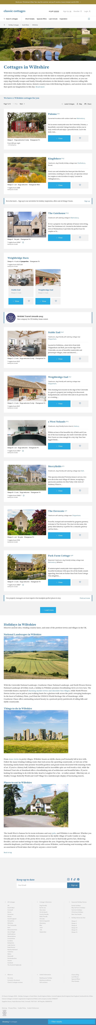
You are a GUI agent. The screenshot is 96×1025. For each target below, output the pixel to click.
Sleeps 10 (74, 928)
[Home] (4, 24)
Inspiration (63, 19)
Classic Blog (75, 975)
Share (89, 104)
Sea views (43, 910)
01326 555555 (54, 11)
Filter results (57, 1022)
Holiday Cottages (23, 996)
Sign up (87, 201)
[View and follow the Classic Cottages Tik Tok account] (75, 880)
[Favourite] (79, 138)
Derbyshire (11, 943)
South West (11, 908)
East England (75, 996)
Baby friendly (43, 916)
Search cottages (12, 19)
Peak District (11, 947)
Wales (9, 954)
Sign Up (66, 11)
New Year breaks (77, 914)
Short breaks (29, 19)
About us (10, 974)
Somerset (10, 914)
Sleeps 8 (74, 925)
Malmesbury (81, 118)
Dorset (10, 916)
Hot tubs (42, 919)
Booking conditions (45, 980)
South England (12, 919)
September (43, 932)
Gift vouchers (44, 982)
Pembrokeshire (12, 958)
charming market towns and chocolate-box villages (49, 691)
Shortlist (76, 11)
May (41, 925)
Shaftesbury (81, 163)
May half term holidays (78, 908)
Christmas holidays (77, 912)
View (60, 138)
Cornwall (10, 910)
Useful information (45, 974)
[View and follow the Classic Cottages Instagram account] (68, 880)
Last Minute (75, 977)
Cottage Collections (46, 902)
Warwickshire (12, 936)
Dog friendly (43, 905)
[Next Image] (43, 125)
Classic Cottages (8, 996)
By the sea (43, 908)
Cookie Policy (22, 1008)
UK (8, 905)
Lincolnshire (11, 938)
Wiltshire (10, 923)
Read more (40, 87)
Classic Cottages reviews (15, 982)
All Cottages (11, 902)
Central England (56, 996)
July (41, 930)
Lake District (11, 945)
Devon (9, 912)
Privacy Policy (12, 1008)
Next (21, 104)
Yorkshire (10, 952)
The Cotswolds (12, 925)
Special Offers (76, 979)
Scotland (10, 963)
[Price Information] (23, 242)
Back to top (8, 853)
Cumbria (10, 941)
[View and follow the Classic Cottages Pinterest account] (78, 880)
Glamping (42, 923)
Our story (10, 978)
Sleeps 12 (74, 930)
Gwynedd (10, 956)
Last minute (53, 19)
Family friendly (44, 914)
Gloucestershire (12, 930)
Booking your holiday (46, 978)
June (41, 927)
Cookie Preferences (33, 1008)
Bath (82, 471)
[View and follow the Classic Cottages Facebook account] (71, 880)
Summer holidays (77, 910)
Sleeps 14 (74, 932)
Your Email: (22, 885)
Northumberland (12, 949)
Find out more (85, 598)
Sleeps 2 (74, 921)
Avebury (76, 426)
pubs (54, 833)
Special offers (42, 19)
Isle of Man (89, 996)
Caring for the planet (14, 980)
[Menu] (89, 19)
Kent (9, 927)
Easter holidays (76, 905)
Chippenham (52, 339)
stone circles (14, 759)
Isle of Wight (11, 932)
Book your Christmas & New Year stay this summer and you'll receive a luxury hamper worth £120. (47, 2)
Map (80, 104)
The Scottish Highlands (14, 965)
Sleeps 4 (74, 923)
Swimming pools (45, 921)
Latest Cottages (69, 104)
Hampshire (11, 921)
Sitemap (4, 1008)
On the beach (43, 912)
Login (86, 11)
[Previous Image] (11, 125)
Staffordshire (11, 934)
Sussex (10, 960)
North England (66, 996)
